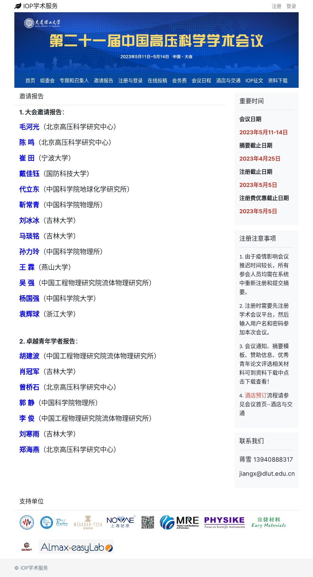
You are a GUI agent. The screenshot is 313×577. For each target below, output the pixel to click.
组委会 (47, 80)
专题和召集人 (74, 80)
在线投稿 (157, 80)
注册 (277, 6)
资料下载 (278, 80)
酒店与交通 (228, 80)
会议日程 (201, 80)
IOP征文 (254, 80)
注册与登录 (130, 80)
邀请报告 (103, 80)
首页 (30, 80)
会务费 (179, 80)
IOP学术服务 (39, 6)
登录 (291, 6)
